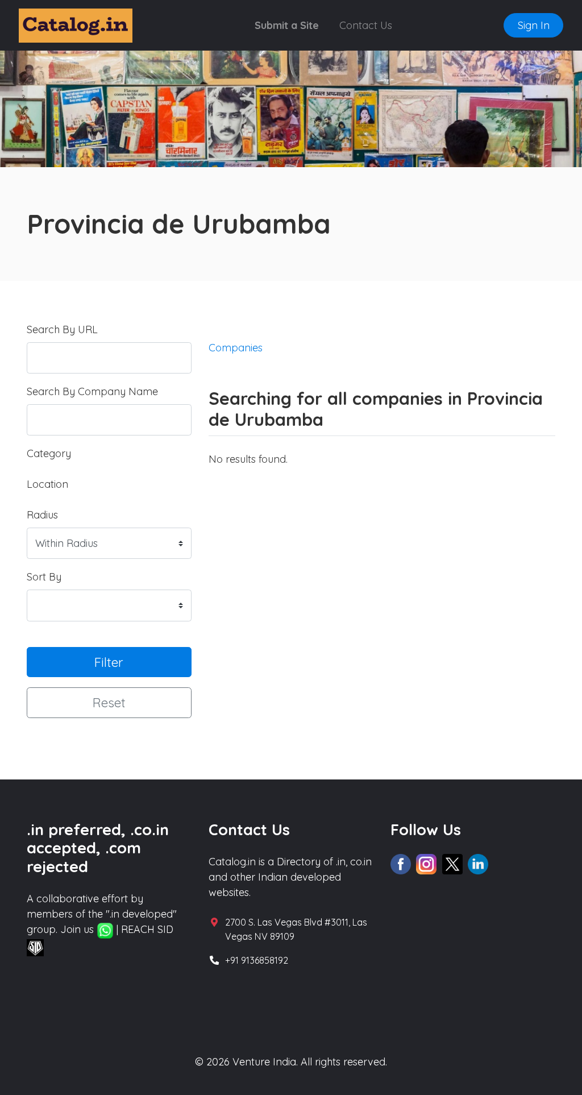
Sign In (534, 25)
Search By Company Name (92, 391)
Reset (109, 702)
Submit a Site (287, 25)
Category (49, 453)
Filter (108, 662)
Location (47, 484)
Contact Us (365, 25)
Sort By (44, 576)
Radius (42, 514)
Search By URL (62, 329)
